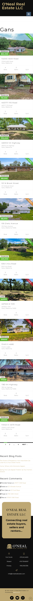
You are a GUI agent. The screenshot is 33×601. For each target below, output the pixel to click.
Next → (25, 444)
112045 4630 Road (10, 59)
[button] (28, 14)
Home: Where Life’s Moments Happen (12, 466)
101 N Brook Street (10, 183)
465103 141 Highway (10, 143)
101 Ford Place (15, 490)
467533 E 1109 (8, 304)
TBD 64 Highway (9, 385)
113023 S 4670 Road (10, 425)
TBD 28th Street (13, 494)
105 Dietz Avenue (9, 224)
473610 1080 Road (13, 497)
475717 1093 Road (20, 483)
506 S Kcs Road (8, 264)
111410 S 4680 (7, 344)
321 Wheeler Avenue (14, 486)
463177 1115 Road (9, 103)
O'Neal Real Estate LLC (13, 6)
